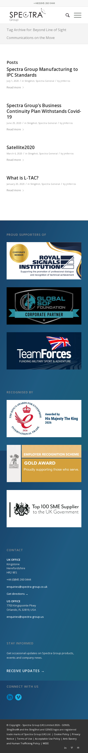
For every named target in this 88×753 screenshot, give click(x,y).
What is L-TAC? (22, 178)
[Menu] (75, 15)
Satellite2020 (21, 147)
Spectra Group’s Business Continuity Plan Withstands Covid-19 (44, 111)
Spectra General (45, 80)
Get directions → (17, 594)
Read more (14, 87)
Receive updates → (26, 670)
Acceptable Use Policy (47, 738)
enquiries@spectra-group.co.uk (27, 587)
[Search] (65, 15)
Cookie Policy (61, 734)
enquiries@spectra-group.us (25, 617)
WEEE (46, 743)
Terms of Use (24, 738)
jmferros (65, 80)
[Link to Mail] (78, 747)
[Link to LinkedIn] (65, 747)
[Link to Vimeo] (72, 747)
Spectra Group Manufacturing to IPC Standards (42, 72)
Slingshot (29, 80)
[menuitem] (65, 15)
